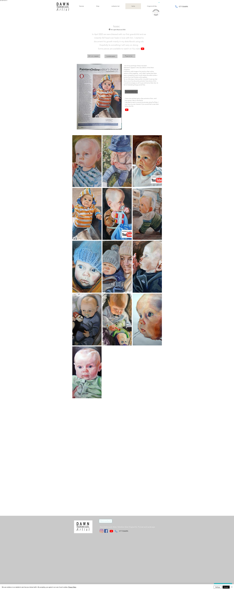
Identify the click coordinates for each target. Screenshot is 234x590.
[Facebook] (106, 531)
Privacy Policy (72, 587)
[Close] (232, 587)
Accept (226, 587)
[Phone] (176, 6)
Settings (217, 587)
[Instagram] (101, 531)
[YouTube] (142, 48)
